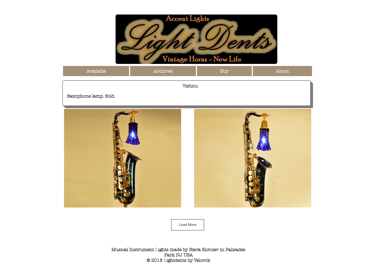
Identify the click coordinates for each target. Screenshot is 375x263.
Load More (187, 225)
